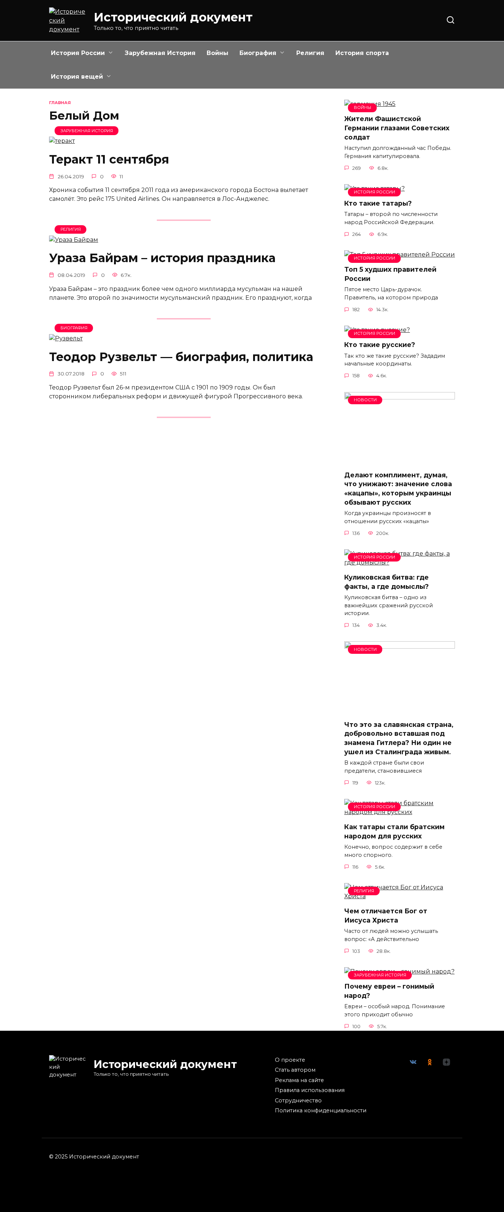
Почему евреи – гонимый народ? (389, 990)
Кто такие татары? (378, 203)
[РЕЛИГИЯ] (73, 239)
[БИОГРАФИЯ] (66, 338)
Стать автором (295, 1070)
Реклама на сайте (299, 1080)
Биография (257, 52)
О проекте (290, 1060)
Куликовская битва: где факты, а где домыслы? (386, 581)
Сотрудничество (298, 1100)
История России (78, 52)
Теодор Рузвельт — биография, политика (181, 357)
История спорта (362, 52)
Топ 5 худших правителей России (390, 273)
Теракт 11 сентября (109, 159)
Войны (217, 52)
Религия (310, 52)
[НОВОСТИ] (399, 460)
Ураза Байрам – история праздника (162, 258)
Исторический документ (173, 17)
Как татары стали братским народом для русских (394, 831)
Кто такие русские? (379, 345)
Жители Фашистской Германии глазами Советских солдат (396, 128)
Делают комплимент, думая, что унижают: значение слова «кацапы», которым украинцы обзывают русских (398, 488)
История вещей (77, 76)
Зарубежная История (160, 52)
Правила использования (310, 1090)
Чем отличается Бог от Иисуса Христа (385, 915)
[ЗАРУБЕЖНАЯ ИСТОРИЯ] (62, 140)
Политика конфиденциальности (320, 1110)
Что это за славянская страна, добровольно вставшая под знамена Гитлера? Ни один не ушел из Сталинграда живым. (398, 737)
